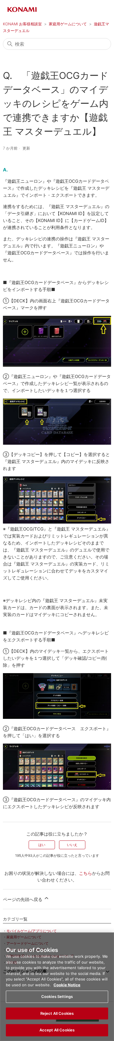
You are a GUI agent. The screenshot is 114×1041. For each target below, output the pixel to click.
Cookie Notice (66, 985)
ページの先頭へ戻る (23, 899)
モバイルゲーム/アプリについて (31, 931)
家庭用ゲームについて (68, 24)
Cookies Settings (57, 996)
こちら (85, 873)
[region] (57, 986)
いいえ (72, 845)
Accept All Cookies (57, 1030)
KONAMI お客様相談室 (22, 24)
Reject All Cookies (57, 1013)
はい (41, 845)
